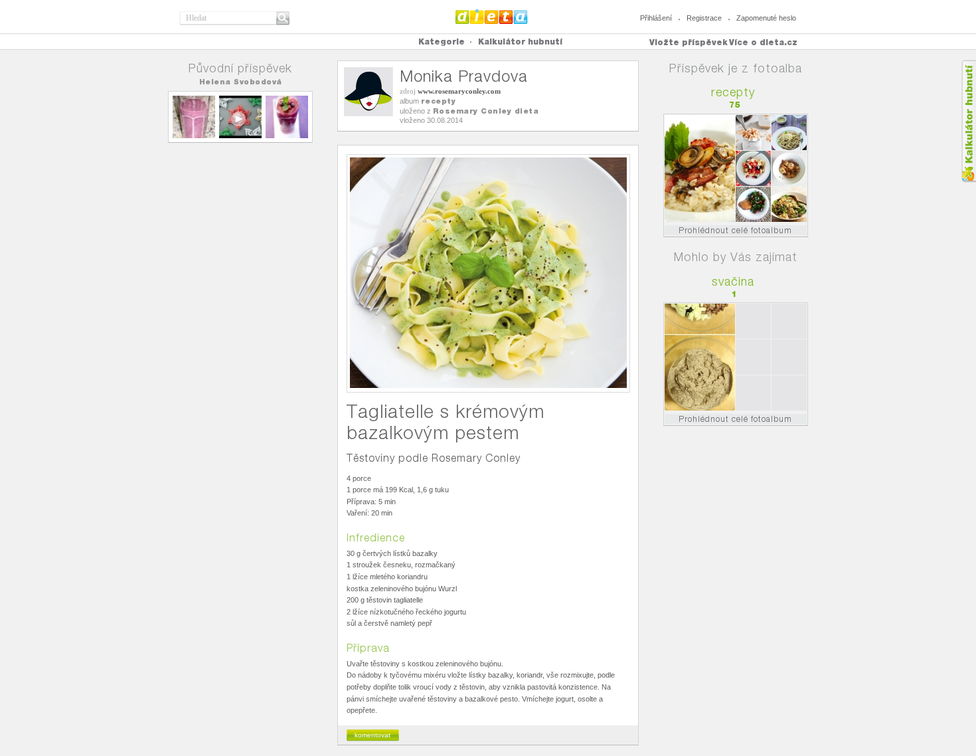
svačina (733, 281)
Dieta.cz (491, 16)
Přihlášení (656, 18)
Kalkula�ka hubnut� (968, 121)
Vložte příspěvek (688, 42)
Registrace (704, 18)
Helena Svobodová (240, 81)
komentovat (372, 735)
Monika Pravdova (464, 76)
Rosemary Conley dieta (486, 111)
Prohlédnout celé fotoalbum (735, 230)
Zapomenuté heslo (766, 18)
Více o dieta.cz (763, 42)
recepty (438, 101)
